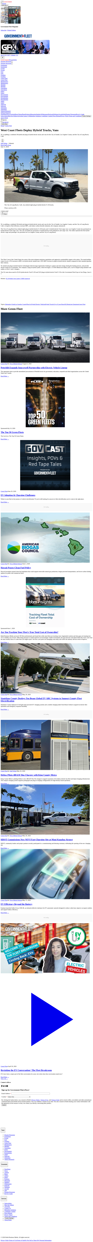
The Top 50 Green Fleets (12, 432)
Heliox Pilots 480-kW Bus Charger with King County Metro (29, 775)
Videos (20, 114)
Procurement (4, 94)
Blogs (16, 114)
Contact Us (26, 116)
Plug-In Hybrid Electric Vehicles (36, 304)
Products (27, 114)
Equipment (4, 65)
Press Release (56, 116)
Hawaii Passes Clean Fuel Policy (16, 567)
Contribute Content (46, 116)
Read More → (5, 376)
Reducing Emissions (73, 304)
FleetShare (4, 114)
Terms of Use (13, 1240)
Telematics (4, 108)
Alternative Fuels (10, 304)
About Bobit (4, 118)
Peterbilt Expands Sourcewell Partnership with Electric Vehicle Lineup (34, 367)
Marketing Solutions (35, 116)
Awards (60, 114)
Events (3, 68)
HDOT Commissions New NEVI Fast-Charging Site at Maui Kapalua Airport (37, 839)
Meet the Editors (12, 116)
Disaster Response (6, 61)
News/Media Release (16, 364)
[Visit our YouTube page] (7, 1086)
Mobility (3, 85)
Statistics (38, 114)
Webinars (55, 114)
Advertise (20, 116)
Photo (23, 114)
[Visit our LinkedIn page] (3, 1086)
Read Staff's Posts (6, 145)
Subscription (4, 116)
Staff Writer (13, 771)
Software (3, 104)
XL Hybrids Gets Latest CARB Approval (18, 278)
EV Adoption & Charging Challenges (18, 495)
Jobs (64, 114)
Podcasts (50, 114)
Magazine (33, 114)
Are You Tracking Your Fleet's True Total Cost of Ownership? (29, 632)
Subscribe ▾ (4, 5)
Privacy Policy (64, 116)
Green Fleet (4, 78)
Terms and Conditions (75, 116)
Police (2, 91)
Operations (4, 88)
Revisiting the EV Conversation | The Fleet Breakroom (26, 1070)
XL (66, 304)
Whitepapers (44, 114)
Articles (17, 1)
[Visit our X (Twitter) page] (5, 1086)
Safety (2, 101)
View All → (4, 1078)
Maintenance (4, 81)
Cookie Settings (86, 116)
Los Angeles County (21, 304)
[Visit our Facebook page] (2, 1086)
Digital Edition (11, 30)
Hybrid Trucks (49, 304)
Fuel (2, 72)
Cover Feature (8, 1)
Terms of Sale (21, 1240)
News (13, 1)
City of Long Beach (59, 304)
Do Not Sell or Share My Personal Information (38, 1240)
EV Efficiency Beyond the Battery (16, 904)
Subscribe (3, 30)
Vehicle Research (6, 111)
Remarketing (4, 98)
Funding (3, 75)
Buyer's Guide (80, 114)
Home (2, 126)
